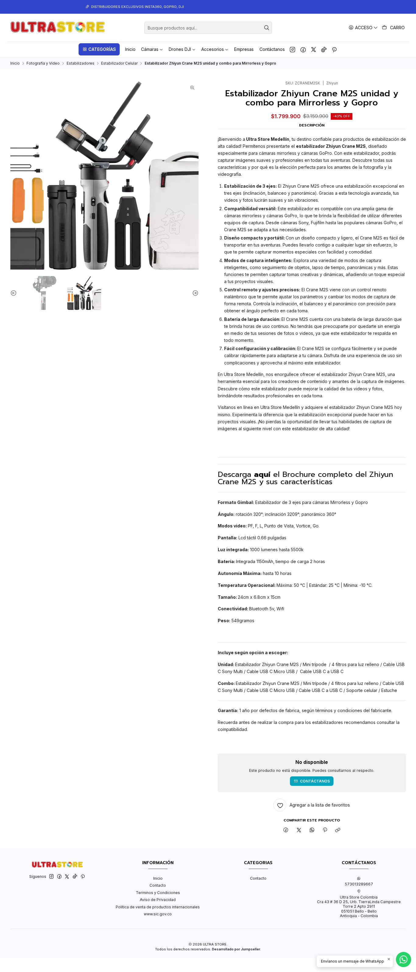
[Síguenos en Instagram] (292, 49)
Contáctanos (315, 781)
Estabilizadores (80, 63)
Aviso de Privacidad (158, 899)
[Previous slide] (14, 293)
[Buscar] (267, 28)
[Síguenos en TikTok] (324, 49)
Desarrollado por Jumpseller (236, 949)
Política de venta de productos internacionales (158, 907)
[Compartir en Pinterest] (325, 830)
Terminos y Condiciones (158, 892)
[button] (99, 49)
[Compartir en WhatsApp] (311, 830)
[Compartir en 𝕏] (299, 830)
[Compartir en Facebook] (286, 830)
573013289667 (359, 884)
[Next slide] (194, 293)
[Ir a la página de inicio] (57, 27)
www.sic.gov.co (158, 914)
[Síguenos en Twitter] (313, 49)
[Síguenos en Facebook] (303, 49)
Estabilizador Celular (119, 63)
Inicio (15, 63)
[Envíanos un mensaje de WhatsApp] (403, 959)
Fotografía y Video (43, 63)
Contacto (158, 885)
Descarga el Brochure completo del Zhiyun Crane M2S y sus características (305, 478)
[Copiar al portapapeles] (337, 830)
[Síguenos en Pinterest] (334, 49)
